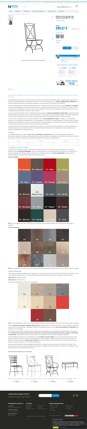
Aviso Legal (52, 408)
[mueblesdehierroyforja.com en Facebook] (73, 395)
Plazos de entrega (69, 405)
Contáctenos (60, 2)
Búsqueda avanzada (42, 408)
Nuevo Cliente (41, 405)
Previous (57, 73)
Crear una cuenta (75, 2)
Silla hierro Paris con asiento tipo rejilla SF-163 (34, 378)
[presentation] (11, 89)
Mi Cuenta (29, 407)
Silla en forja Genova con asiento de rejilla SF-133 (16, 378)
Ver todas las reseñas (64, 61)
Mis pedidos (29, 405)
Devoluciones (52, 410)
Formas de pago (69, 407)
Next (78, 73)
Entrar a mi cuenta (30, 408)
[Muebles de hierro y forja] (13, 6)
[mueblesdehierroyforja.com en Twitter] (77, 395)
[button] (52, 17)
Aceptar (56, 427)
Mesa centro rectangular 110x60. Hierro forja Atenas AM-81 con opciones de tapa (70, 378)
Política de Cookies (53, 407)
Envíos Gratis (68, 408)
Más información (64, 427)
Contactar (40, 407)
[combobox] (36, 6)
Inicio (8, 14)
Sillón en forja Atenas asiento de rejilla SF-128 (52, 378)
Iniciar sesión (67, 2)
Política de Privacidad (54, 405)
